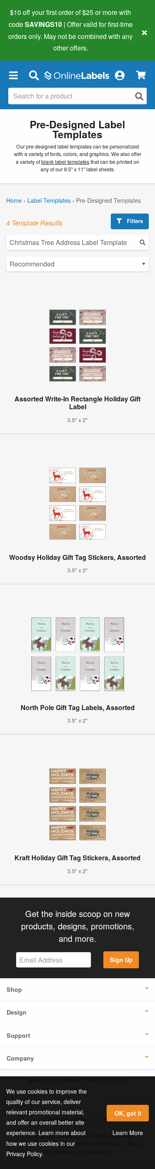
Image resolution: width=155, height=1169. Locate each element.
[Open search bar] (33, 75)
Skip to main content (30, 42)
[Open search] (139, 96)
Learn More (127, 1132)
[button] (13, 75)
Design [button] (16, 1012)
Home (14, 200)
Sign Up (121, 959)
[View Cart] (141, 75)
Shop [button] (14, 989)
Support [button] (18, 1035)
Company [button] (20, 1058)
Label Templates (49, 200)
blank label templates (65, 162)
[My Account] (119, 75)
